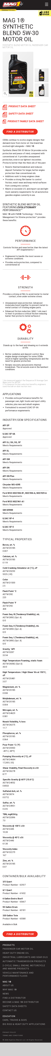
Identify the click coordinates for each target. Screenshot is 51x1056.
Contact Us (10, 1010)
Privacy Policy (9, 1032)
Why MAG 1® (10, 989)
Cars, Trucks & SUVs (15, 1020)
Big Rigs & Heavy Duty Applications (24, 1024)
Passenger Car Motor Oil (18, 949)
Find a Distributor (20, 131)
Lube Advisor (44, 13)
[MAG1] (13, 4)
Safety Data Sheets (15, 1006)
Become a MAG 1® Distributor (21, 1002)
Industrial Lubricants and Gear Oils (25, 957)
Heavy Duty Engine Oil (16, 953)
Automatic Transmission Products (24, 961)
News (6, 994)
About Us (8, 985)
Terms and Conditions (13, 1035)
